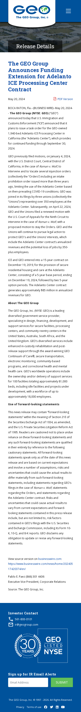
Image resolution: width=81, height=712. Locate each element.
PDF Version (65, 99)
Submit (62, 682)
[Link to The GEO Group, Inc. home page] (32, 11)
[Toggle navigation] (68, 11)
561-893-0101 (23, 619)
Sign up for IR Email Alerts (32, 674)
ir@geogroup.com (26, 625)
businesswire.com (49, 559)
